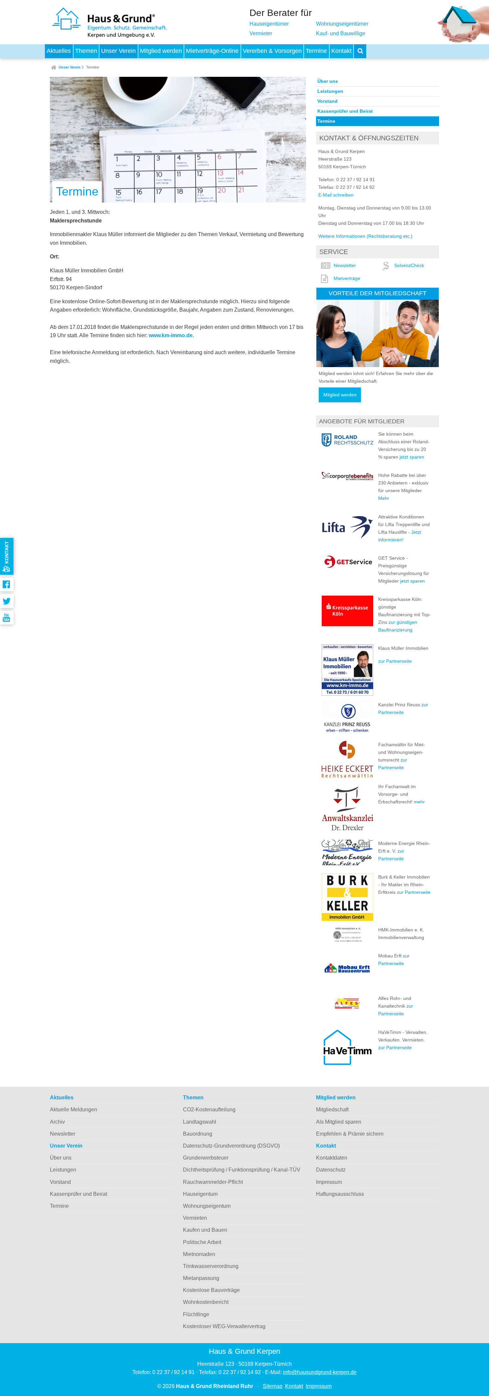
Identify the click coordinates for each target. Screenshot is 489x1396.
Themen (86, 51)
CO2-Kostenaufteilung (209, 1109)
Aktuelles (59, 51)
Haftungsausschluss (340, 1194)
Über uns (327, 81)
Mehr (383, 498)
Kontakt (341, 51)
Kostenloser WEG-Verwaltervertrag (224, 1326)
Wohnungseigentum (207, 1206)
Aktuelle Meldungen (73, 1109)
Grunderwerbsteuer (206, 1158)
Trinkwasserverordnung (211, 1266)
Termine (316, 51)
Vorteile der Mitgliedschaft (377, 293)
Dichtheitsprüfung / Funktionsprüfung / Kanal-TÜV (241, 1170)
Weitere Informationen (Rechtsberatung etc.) (365, 236)
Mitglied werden (161, 51)
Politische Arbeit (202, 1242)
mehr (419, 801)
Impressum (329, 1182)
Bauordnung (197, 1134)
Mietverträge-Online (212, 51)
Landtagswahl (199, 1122)
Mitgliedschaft (332, 1109)
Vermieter (260, 33)
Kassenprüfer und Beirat (345, 111)
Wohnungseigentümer (342, 24)
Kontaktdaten (331, 1158)
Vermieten (195, 1218)
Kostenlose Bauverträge (211, 1290)
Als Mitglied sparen (338, 1122)
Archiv (57, 1122)
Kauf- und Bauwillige (340, 33)
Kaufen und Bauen (205, 1230)
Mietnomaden (199, 1254)
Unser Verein (118, 51)
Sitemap (272, 1386)
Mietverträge (347, 278)
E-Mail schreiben (336, 195)
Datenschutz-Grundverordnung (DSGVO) (231, 1146)
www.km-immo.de (171, 335)
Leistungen (330, 91)
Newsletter (345, 265)
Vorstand (327, 101)
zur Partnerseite (395, 661)
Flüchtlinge (196, 1314)
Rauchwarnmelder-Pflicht (213, 1182)
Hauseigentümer (269, 24)
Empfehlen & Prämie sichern (350, 1134)
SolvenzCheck (409, 265)
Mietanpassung (201, 1278)
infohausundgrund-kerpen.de (320, 1372)
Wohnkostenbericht (206, 1302)
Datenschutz (331, 1170)
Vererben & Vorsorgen (272, 51)
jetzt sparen (412, 457)
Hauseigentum (200, 1194)
